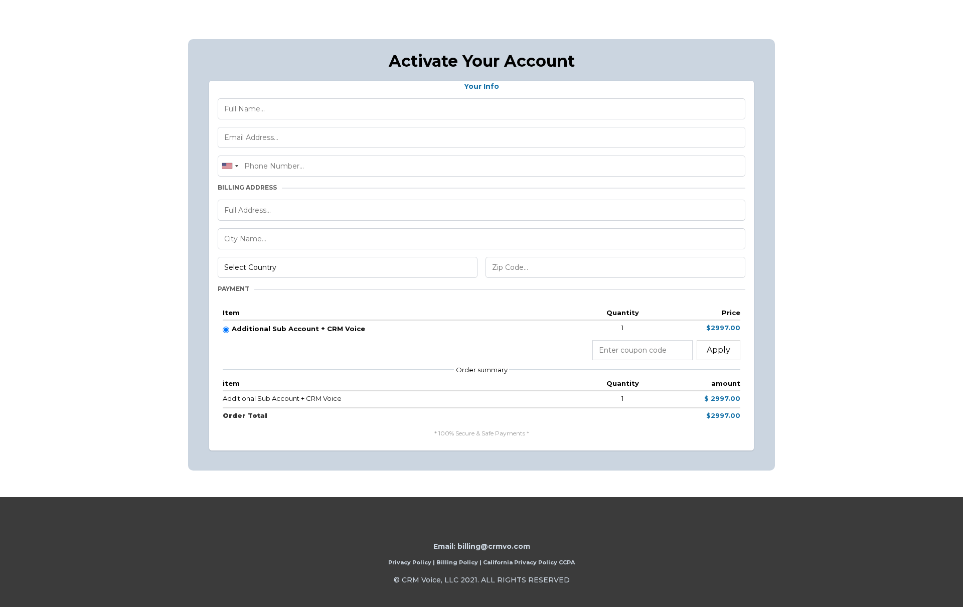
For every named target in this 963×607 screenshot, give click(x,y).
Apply (718, 350)
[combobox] (229, 166)
